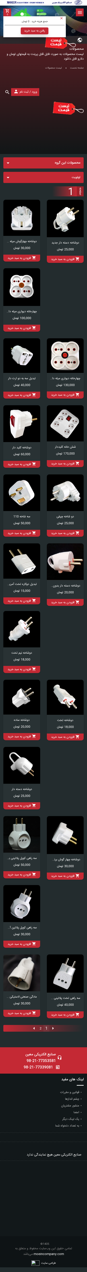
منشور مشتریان (70, 1105)
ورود (34, 92)
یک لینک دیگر (70, 1119)
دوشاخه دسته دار (22, 789)
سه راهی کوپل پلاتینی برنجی (22, 858)
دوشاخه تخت (65, 720)
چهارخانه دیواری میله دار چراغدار (22, 311)
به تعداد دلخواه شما (67, 1125)
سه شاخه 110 (21, 516)
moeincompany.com (49, 1254)
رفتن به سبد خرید (34, 30)
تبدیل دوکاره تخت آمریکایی (22, 584)
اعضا (76, 1112)
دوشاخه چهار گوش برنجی (65, 859)
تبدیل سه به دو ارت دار (22, 378)
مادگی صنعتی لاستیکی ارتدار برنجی (22, 997)
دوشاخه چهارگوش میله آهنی (22, 241)
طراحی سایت (48, 1263)
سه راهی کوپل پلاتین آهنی (22, 927)
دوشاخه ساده (22, 720)
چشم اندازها (72, 1099)
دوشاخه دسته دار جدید (65, 243)
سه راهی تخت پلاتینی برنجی (65, 998)
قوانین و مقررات (69, 1092)
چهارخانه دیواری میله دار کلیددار (65, 378)
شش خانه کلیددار (65, 447)
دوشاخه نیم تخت (21, 653)
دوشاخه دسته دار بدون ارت (65, 586)
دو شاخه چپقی (65, 516)
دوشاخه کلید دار (21, 447)
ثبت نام (24, 92)
